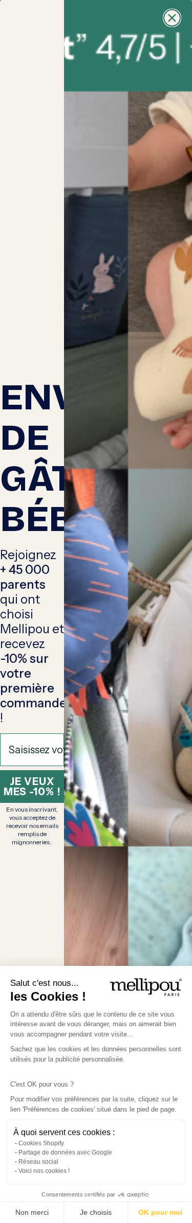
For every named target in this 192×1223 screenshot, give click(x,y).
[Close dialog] (172, 18)
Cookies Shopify (41, 1143)
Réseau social (38, 1161)
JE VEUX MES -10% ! (32, 786)
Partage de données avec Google (65, 1152)
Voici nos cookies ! (44, 1170)
